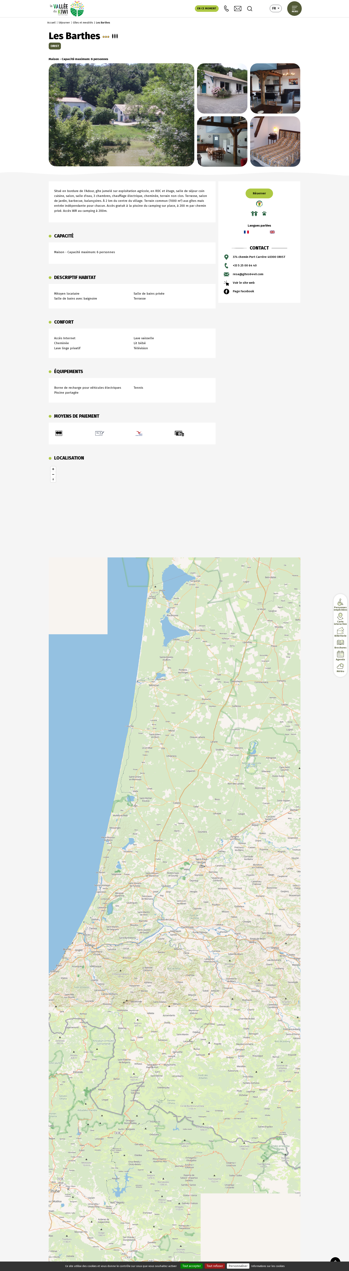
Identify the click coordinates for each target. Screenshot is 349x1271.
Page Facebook (243, 291)
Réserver (259, 193)
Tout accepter (191, 1266)
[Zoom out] (53, 474)
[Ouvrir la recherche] (250, 8)
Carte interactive (340, 622)
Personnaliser (238, 1266)
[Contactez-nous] (237, 8)
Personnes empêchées (340, 608)
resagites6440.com (248, 274)
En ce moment (206, 8)
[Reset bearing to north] (53, 479)
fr (277, 8)
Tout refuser (214, 1266)
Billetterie (340, 635)
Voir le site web (244, 283)
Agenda (340, 659)
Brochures (340, 647)
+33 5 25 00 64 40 (245, 265)
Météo (340, 671)
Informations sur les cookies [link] (268, 1266)
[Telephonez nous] (226, 8)
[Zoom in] (53, 469)
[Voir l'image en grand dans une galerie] (121, 114)
